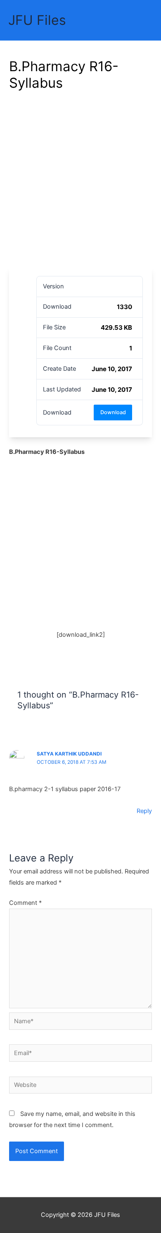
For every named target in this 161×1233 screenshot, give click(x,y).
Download (113, 412)
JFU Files (37, 20)
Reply (144, 811)
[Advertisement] (80, 182)
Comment (25, 903)
